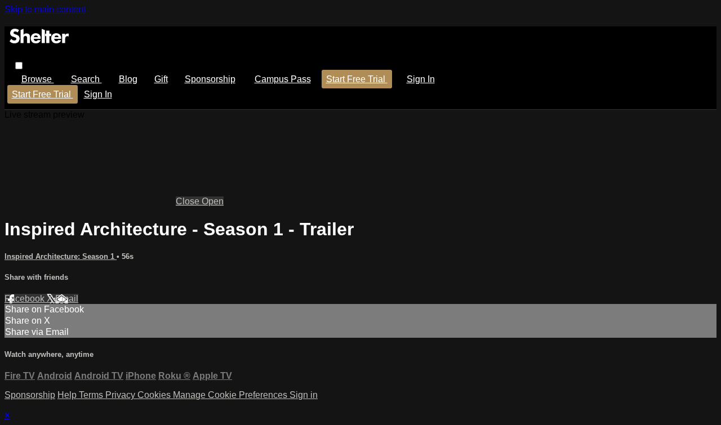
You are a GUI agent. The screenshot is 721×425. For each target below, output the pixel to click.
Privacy (121, 395)
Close (189, 201)
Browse (37, 79)
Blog (128, 79)
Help (68, 395)
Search (86, 79)
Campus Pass (283, 79)
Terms (92, 395)
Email (66, 298)
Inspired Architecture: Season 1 (61, 256)
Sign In (98, 94)
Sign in (421, 79)
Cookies (155, 395)
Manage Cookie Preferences (231, 395)
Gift (161, 79)
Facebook (26, 298)
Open (213, 201)
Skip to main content (45, 9)
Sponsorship (210, 79)
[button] (19, 65)
